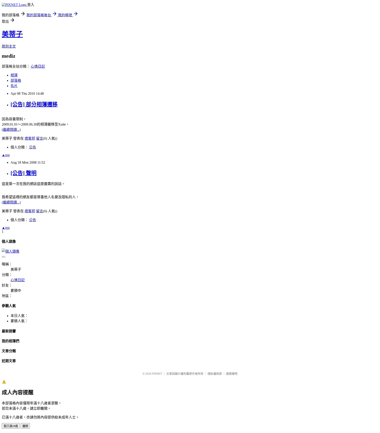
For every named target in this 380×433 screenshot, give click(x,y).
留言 (39, 138)
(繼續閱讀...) (11, 129)
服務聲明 (232, 373)
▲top (6, 155)
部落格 (16, 80)
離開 (25, 426)
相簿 (14, 75)
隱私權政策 (215, 373)
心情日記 (38, 66)
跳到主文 (9, 46)
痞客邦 (30, 138)
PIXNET (157, 373)
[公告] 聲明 (24, 173)
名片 (14, 86)
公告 (32, 147)
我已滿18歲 (11, 426)
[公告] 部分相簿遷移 (34, 104)
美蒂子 (12, 34)
